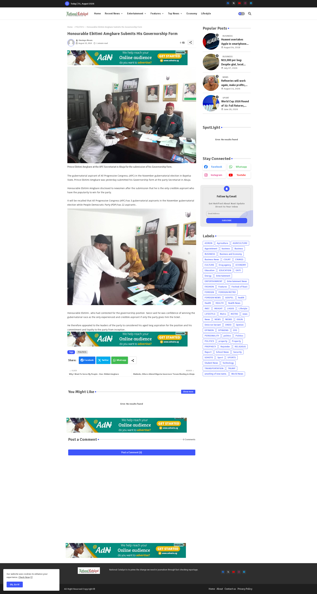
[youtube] (239, 3)
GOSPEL (229, 297)
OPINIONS (223, 330)
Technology (228, 363)
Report (208, 352)
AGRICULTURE (240, 243)
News (207, 319)
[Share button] (133, 360)
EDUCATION (225, 270)
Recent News (112, 13)
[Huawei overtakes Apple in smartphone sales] (211, 41)
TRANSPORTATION (214, 368)
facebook (216, 166)
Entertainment (135, 13)
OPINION (209, 330)
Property (236, 341)
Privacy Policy (245, 588)
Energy (208, 275)
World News (237, 373)
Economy (192, 13)
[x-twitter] (234, 3)
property (223, 341)
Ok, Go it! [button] (14, 584)
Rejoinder (225, 346)
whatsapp (241, 166)
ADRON (208, 243)
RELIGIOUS (240, 346)
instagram (216, 175)
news (245, 314)
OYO (235, 330)
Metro (223, 314)
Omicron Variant (213, 324)
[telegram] (251, 3)
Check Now (24, 577)
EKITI (238, 270)
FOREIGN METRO (227, 292)
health (241, 297)
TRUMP (231, 368)
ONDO (228, 324)
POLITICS (79, 27)
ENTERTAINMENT (213, 281)
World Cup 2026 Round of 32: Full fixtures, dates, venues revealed (235, 104)
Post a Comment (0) (131, 452)
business (226, 248)
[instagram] (245, 3)
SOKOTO (209, 357)
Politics (239, 335)
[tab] (97, 13)
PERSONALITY (212, 335)
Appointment (211, 248)
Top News (173, 13)
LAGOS (230, 308)
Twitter (105, 360)
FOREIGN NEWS (213, 297)
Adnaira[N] (180, 52)
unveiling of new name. (216, 373)
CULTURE (209, 265)
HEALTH (219, 303)
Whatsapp (121, 360)
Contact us (230, 588)
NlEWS (228, 319)
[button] (241, 13)
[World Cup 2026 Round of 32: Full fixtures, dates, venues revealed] (211, 103)
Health (208, 303)
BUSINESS (210, 254)
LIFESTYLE (210, 314)
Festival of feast (239, 286)
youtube (241, 175)
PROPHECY (210, 346)
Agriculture (222, 243)
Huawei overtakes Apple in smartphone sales (233, 42)
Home (97, 13)
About (220, 588)
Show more (188, 391)
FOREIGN (209, 292)
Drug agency (225, 265)
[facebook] (228, 3)
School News (222, 352)
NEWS (217, 319)
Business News (212, 259)
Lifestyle (206, 13)
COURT (227, 259)
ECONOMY (240, 265)
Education (209, 270)
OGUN (240, 319)
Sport (220, 357)
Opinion (240, 324)
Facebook (89, 360)
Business (238, 248)
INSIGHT (218, 308)
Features (156, 13)
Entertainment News (237, 281)
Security (237, 352)
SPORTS (232, 357)
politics (227, 335)
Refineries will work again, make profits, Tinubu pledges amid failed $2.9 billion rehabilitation (233, 83)
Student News (211, 363)
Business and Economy (231, 254)
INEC (207, 308)
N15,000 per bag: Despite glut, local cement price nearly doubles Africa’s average (233, 62)
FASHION (209, 286)
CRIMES (239, 259)
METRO (234, 314)
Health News (234, 303)
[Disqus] (132, 501)
